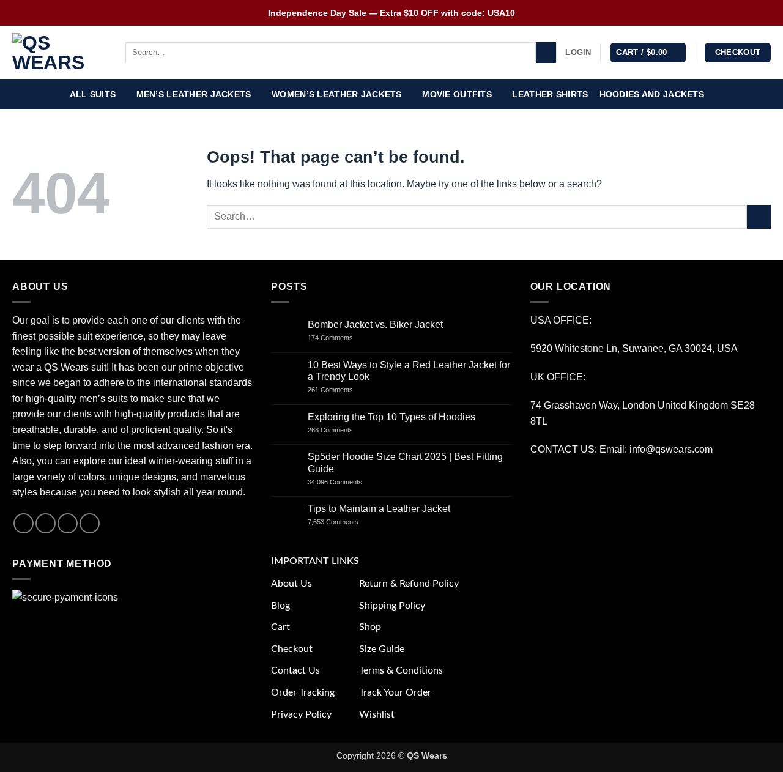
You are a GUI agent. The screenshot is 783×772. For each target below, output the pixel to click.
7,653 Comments (345, 521)
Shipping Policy (392, 606)
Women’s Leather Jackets (337, 94)
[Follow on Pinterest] (90, 523)
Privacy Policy (301, 714)
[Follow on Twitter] (68, 523)
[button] (578, 53)
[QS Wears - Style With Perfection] (59, 52)
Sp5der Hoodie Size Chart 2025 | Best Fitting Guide (405, 462)
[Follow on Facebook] (23, 523)
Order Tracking (303, 692)
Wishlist (377, 714)
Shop (370, 627)
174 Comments (342, 337)
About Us (291, 583)
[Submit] (546, 52)
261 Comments (341, 389)
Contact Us (295, 670)
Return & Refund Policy (409, 583)
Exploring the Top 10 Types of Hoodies (391, 417)
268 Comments (344, 430)
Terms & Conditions (401, 670)
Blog (280, 606)
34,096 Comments (345, 482)
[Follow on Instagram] (45, 523)
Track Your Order (395, 692)
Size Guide (381, 649)
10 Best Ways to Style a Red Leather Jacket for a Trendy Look (409, 371)
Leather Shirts (550, 94)
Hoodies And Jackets (651, 94)
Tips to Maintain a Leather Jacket (379, 508)
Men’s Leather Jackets (193, 94)
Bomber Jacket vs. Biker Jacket (375, 324)
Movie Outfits (457, 94)
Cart (280, 627)
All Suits (93, 94)
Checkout (292, 649)
